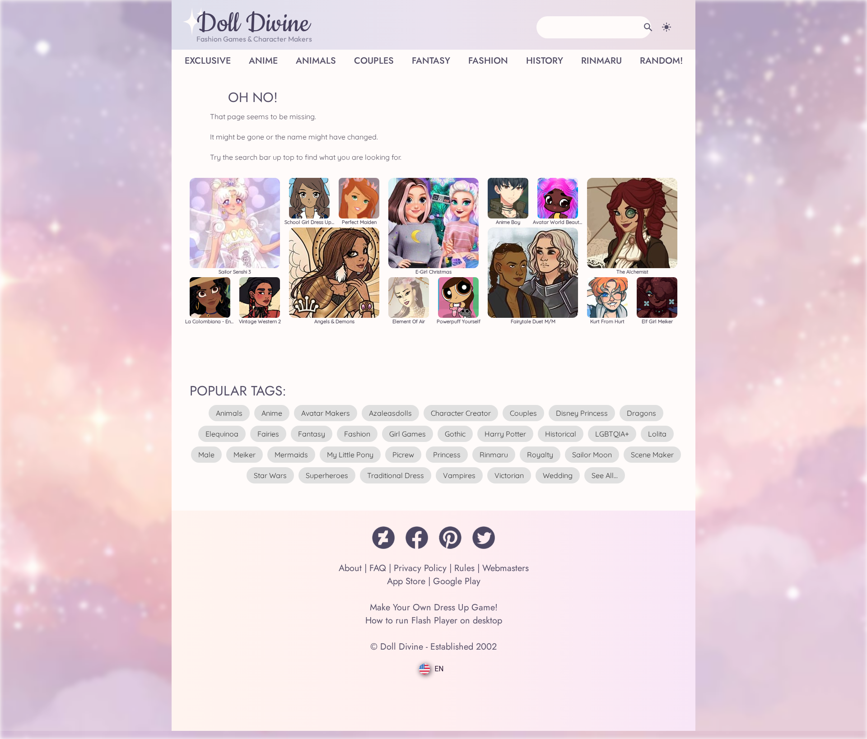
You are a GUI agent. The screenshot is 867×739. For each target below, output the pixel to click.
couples (523, 413)
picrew (403, 454)
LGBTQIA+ (612, 433)
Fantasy (431, 60)
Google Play (456, 581)
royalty (540, 454)
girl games (407, 433)
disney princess (582, 413)
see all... (605, 475)
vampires (459, 475)
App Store (406, 581)
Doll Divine (253, 24)
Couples (374, 60)
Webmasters (505, 568)
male (206, 454)
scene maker (652, 454)
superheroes (327, 475)
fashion (357, 433)
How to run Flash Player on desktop (433, 620)
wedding (558, 475)
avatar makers (325, 413)
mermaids (291, 454)
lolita (657, 433)
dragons (641, 413)
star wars (270, 475)
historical (560, 433)
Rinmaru (601, 60)
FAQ (377, 568)
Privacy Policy (420, 568)
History (544, 60)
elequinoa (221, 433)
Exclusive (208, 60)
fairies (268, 433)
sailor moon (592, 454)
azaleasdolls (390, 413)
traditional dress (395, 475)
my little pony (350, 454)
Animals (316, 60)
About (350, 568)
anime (271, 413)
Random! (661, 60)
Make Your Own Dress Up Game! (434, 607)
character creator (461, 413)
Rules (464, 568)
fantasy (311, 433)
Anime (263, 60)
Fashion (488, 60)
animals (229, 413)
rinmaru (494, 454)
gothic (455, 433)
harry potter (505, 433)
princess (447, 454)
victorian (509, 475)
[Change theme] (666, 27)
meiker (244, 454)
